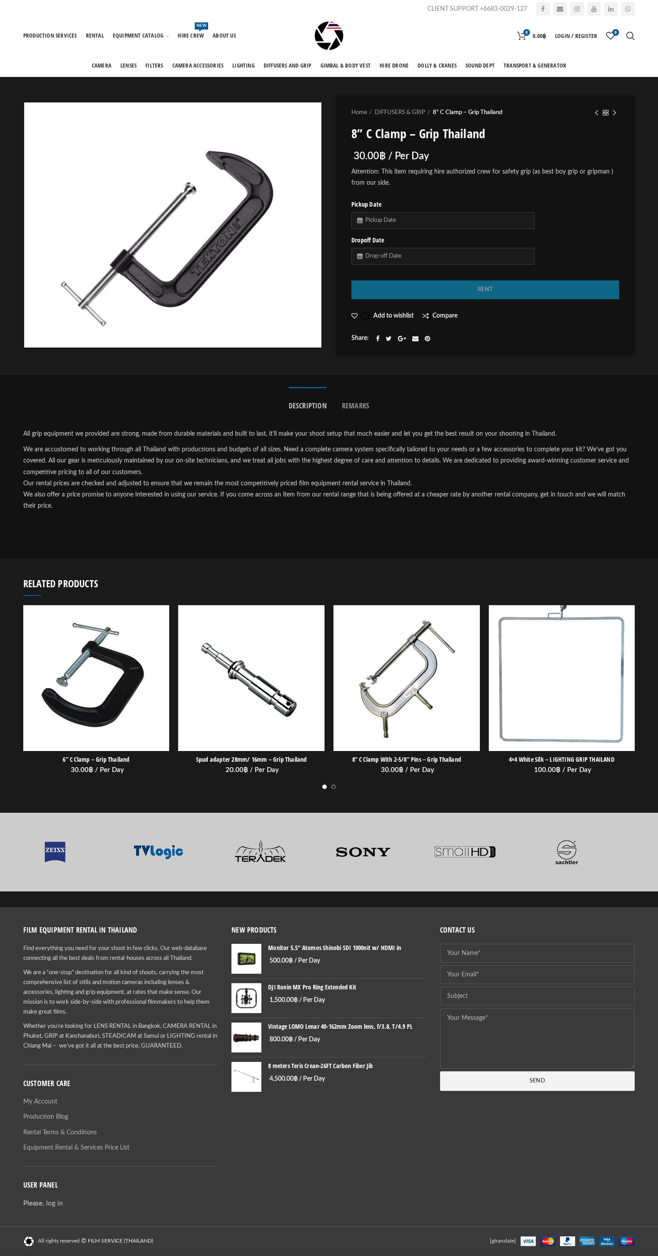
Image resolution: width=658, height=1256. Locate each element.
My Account (40, 1102)
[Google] (402, 338)
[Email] (560, 9)
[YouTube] (594, 9)
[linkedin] (611, 9)
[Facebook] (543, 9)
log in (54, 1203)
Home (359, 112)
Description (308, 406)
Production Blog (45, 1117)
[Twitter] (389, 338)
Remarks (355, 406)
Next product (614, 112)
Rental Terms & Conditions (60, 1132)
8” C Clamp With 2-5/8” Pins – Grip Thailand (406, 759)
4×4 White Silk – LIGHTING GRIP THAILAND (562, 759)
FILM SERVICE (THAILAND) (120, 1240)
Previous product (596, 112)
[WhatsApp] (628, 9)
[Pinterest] (427, 338)
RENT (485, 290)
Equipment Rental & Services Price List (76, 1148)
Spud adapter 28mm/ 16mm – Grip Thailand (251, 759)
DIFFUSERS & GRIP (400, 112)
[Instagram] (577, 9)
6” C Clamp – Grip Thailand (96, 759)
